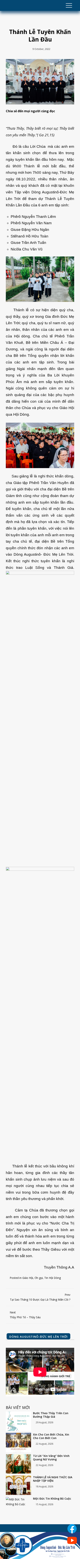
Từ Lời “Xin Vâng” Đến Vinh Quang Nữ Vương (51, 1457)
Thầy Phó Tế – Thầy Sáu (25, 1314)
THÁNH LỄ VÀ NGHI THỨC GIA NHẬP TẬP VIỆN (52, 1479)
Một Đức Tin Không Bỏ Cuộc (52, 1498)
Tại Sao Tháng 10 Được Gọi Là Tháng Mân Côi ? (40, 1297)
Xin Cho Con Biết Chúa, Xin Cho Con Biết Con (51, 1436)
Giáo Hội (27, 1278)
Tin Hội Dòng (52, 1278)
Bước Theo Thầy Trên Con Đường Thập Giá (50, 1414)
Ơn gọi (39, 1278)
